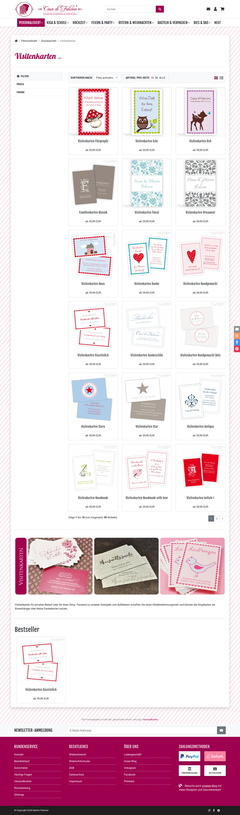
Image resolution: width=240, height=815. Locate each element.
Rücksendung (22, 788)
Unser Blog (130, 761)
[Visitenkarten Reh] (200, 111)
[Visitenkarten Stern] (93, 397)
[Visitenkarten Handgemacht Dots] (200, 326)
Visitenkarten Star (147, 426)
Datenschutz (76, 774)
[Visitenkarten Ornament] (200, 183)
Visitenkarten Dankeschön (147, 355)
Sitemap (19, 794)
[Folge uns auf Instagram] (209, 810)
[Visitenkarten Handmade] (93, 468)
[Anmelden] (221, 730)
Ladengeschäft (133, 754)
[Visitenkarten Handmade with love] (147, 468)
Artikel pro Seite (137, 77)
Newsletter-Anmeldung (33, 730)
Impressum (75, 781)
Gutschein (215, 772)
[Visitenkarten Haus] (93, 254)
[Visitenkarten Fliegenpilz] (93, 111)
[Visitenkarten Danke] (147, 254)
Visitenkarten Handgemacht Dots (200, 355)
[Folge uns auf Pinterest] (218, 810)
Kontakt (19, 754)
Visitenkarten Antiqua (200, 426)
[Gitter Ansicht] (216, 78)
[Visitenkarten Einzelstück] (93, 326)
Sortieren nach (81, 77)
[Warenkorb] (222, 9)
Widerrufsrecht (77, 754)
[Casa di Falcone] (48, 8)
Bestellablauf (22, 761)
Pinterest (129, 781)
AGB (71, 767)
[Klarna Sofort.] (215, 756)
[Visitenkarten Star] (147, 397)
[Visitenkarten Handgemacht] (200, 254)
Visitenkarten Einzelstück (93, 355)
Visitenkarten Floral (147, 212)
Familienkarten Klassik (93, 212)
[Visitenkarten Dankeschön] (147, 326)
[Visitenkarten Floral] (147, 183)
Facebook (129, 774)
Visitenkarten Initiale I (200, 498)
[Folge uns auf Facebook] (214, 810)
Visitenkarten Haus (93, 284)
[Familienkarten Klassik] (93, 183)
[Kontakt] (237, 329)
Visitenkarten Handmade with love (147, 498)
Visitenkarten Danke (146, 284)
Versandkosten (150, 719)
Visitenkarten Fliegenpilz (93, 141)
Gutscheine (20, 767)
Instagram (130, 767)
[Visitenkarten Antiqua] (200, 397)
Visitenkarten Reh (200, 141)
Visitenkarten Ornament (200, 212)
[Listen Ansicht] (221, 78)
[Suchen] (160, 9)
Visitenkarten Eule (147, 141)
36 (156, 77)
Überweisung (190, 772)
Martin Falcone (40, 810)
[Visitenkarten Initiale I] (200, 468)
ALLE (162, 77)
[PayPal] (189, 756)
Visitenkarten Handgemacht (200, 284)
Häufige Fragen (23, 774)
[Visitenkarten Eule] (147, 111)
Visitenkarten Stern (93, 426)
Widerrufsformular (79, 761)
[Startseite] (16, 40)
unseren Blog (209, 785)
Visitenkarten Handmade (93, 498)
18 (152, 77)
